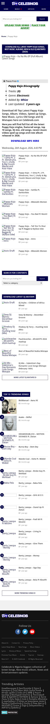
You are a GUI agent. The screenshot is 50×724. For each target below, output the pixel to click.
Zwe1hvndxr (25, 688)
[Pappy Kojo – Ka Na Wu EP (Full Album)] (9, 161)
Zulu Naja (14, 699)
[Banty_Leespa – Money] (9, 559)
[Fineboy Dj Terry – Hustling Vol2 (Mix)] (9, 331)
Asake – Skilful (25, 417)
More (44, 9)
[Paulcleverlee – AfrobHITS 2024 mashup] (9, 343)
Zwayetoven (35, 705)
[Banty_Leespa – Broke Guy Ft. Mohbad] (9, 475)
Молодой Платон (21, 694)
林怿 (30, 692)
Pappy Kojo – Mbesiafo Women (33, 202)
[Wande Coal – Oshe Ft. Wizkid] (9, 463)
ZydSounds (16, 703)
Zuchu (27, 703)
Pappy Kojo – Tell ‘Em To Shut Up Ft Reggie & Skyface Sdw (32, 227)
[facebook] (18, 631)
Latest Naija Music (8, 647)
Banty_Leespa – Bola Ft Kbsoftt (33, 579)
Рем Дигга (39, 703)
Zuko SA (21, 692)
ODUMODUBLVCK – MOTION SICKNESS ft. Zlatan (31, 435)
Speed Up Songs (31, 651)
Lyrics (4, 651)
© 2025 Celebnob (18, 659)
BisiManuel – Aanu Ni (28, 400)
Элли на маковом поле (31, 701)
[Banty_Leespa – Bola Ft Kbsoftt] (9, 583)
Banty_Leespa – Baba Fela (30, 483)
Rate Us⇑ (5, 659)
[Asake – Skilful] (9, 423)
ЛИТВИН (23, 696)
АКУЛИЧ (6, 705)
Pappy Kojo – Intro (27, 239)
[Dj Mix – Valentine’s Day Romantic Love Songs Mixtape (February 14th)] (9, 367)
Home (6, 9)
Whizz (24, 100)
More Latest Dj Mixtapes (24, 377)
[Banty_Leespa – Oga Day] (9, 571)
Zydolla (15, 707)
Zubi (24, 699)
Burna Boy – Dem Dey (28, 446)
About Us (5, 643)
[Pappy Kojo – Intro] (9, 243)
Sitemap (40, 655)
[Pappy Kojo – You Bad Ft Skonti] (9, 218)
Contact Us (16, 643)
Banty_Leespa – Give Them (31, 543)
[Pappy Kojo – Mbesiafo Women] (9, 206)
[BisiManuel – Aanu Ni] (9, 406)
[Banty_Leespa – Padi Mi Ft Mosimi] (9, 523)
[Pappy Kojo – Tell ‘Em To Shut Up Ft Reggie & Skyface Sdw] (9, 230)
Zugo (24, 705)
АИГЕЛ (5, 707)
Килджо (6, 690)
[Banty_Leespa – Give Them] (9, 547)
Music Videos (35, 647)
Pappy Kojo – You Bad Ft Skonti (33, 214)
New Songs (23, 647)
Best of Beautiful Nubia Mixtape (33, 351)
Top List (31, 655)
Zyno (36, 688)
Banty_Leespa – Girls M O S (31, 495)
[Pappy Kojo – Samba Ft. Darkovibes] (9, 194)
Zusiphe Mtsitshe (38, 699)
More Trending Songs (24, 593)
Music (17, 9)
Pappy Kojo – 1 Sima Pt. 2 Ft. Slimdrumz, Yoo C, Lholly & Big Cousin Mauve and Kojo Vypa (33, 175)
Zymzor (35, 696)
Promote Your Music (9, 655)
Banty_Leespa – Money (29, 555)
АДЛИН (13, 696)
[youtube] (32, 631)
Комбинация (9, 688)
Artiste (31, 9)
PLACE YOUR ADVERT (33, 27)
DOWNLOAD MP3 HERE (25, 140)
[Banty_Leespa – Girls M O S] (9, 499)
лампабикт (9, 701)
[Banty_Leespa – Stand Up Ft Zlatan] (9, 511)
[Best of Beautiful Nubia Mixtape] (9, 355)
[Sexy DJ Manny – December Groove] (9, 318)
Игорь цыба (8, 692)
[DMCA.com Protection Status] (25, 712)
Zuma (16, 705)
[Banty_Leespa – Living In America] (9, 535)
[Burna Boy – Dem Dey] (9, 450)
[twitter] (25, 631)
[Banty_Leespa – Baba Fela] (9, 487)
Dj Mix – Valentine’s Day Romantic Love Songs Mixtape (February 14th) (32, 366)
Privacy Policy (28, 643)
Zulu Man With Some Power (27, 690)
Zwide (5, 703)
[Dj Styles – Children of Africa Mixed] (9, 306)
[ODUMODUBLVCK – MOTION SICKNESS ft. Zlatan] (9, 438)
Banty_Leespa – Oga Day (30, 567)
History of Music (15, 651)
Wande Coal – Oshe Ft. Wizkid (32, 459)
